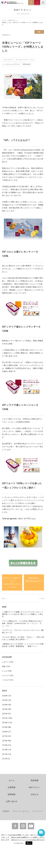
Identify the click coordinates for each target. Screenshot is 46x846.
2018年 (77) (6, 731)
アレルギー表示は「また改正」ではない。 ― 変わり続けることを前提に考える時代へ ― (23, 638)
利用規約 (6, 811)
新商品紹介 (27, 64)
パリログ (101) (7, 680)
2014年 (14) (6, 749)
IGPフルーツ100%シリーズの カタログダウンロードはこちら (12, 582)
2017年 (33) (6, 736)
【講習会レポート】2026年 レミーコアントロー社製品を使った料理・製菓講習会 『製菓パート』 (23, 645)
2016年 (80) (6, 740)
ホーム (4, 20)
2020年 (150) (7, 722)
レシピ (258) (7, 671)
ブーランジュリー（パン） (25, 60)
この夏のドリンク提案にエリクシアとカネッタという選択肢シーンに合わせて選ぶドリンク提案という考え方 (22, 614)
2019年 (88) (6, 727)
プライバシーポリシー (21, 811)
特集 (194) (6, 666)
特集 (39, 32)
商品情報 (34, 780)
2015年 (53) (6, 745)
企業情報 (11, 787)
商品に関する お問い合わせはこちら (33, 579)
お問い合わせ (11, 801)
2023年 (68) (6, 709)
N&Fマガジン (13, 20)
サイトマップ (38, 811)
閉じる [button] (29, 843)
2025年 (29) (6, 700)
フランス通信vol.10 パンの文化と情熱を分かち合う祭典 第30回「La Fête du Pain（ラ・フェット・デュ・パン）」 (22, 623)
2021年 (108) (7, 718)
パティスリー (8, 60)
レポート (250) (7, 662)
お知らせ (34, 794)
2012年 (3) (6, 758)
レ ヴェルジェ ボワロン (11, 64)
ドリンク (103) (7, 675)
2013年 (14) (6, 754)
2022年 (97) (6, 713)
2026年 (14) (6, 695)
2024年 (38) (6, 704)
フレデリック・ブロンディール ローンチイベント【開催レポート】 (23, 631)
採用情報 (11, 794)
